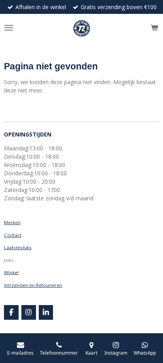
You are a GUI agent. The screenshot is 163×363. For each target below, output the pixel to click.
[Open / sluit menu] (8, 28)
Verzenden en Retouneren (33, 285)
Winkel (11, 272)
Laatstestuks (18, 247)
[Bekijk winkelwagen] (154, 28)
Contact (12, 235)
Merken (12, 222)
